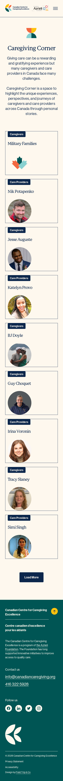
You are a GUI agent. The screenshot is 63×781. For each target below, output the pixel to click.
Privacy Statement (14, 761)
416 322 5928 (17, 684)
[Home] (17, 8)
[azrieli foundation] (40, 8)
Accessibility (11, 767)
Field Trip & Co (23, 772)
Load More (31, 577)
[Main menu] (55, 8)
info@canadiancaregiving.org (30, 676)
